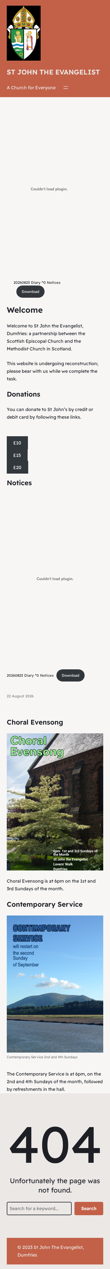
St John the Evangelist (53, 72)
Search (88, 1208)
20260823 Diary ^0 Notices (37, 282)
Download (30, 291)
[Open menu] (65, 87)
